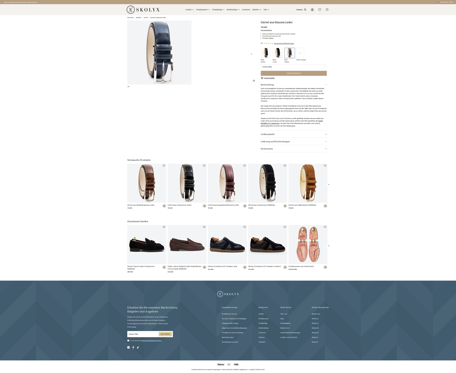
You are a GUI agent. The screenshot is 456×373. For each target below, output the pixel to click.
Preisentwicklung (266, 30)
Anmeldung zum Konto (230, 342)
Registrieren (165, 334)
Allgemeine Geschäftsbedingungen (234, 328)
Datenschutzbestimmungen (290, 333)
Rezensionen (267, 149)
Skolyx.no (315, 323)
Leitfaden (262, 342)
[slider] (159, 52)
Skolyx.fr (315, 337)
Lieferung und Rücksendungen (275, 141)
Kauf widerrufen (228, 337)
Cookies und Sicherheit (288, 337)
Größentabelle (269, 78)
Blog (282, 319)
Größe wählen (267, 67)
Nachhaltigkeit (285, 323)
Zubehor (255, 10)
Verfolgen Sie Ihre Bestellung (232, 333)
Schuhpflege (217, 10)
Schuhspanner (202, 10)
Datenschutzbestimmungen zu (152, 340)
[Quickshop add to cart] (164, 206)
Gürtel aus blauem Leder (158, 17)
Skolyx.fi (315, 342)
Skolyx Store (285, 328)
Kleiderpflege (232, 10)
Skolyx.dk (315, 328)
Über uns (283, 314)
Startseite (130, 17)
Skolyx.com (316, 314)
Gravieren (246, 10)
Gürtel (146, 17)
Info (265, 10)
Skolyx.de (315, 333)
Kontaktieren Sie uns (229, 314)
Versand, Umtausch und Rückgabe (234, 319)
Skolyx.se (315, 319)
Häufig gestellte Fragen (230, 323)
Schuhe (189, 10)
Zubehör (138, 17)
